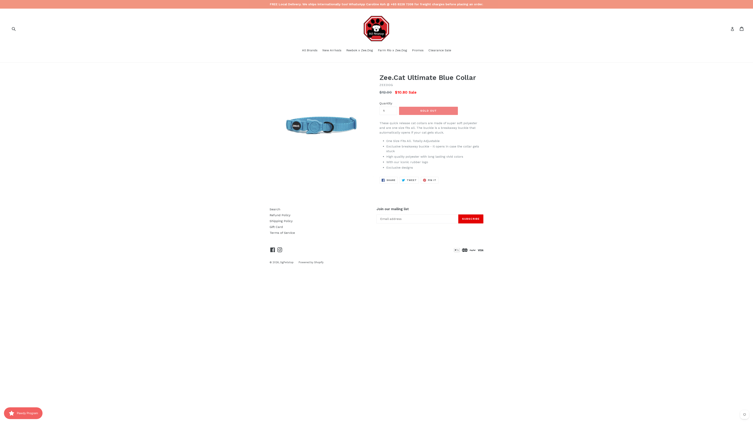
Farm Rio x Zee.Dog (392, 50)
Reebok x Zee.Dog (359, 50)
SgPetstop (287, 262)
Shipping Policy (281, 221)
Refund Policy (280, 215)
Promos (418, 50)
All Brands (309, 50)
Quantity (385, 103)
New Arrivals (331, 50)
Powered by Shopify (311, 262)
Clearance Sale (439, 50)
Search (275, 209)
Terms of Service (282, 233)
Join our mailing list (392, 209)
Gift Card (276, 227)
